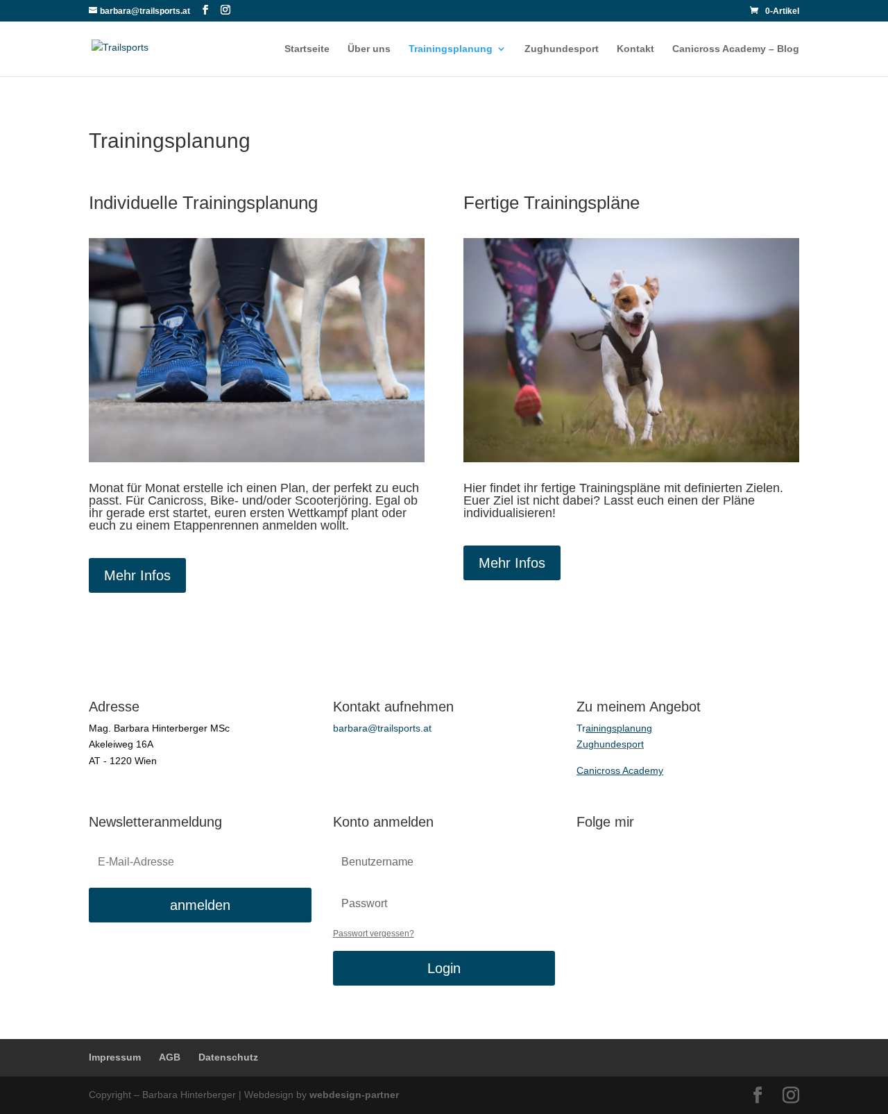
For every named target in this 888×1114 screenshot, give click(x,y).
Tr (614, 728)
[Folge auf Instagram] (615, 857)
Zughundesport (561, 49)
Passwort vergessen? (373, 933)
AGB (169, 1057)
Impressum (115, 1057)
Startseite (307, 49)
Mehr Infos (137, 575)
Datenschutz (228, 1057)
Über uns (369, 49)
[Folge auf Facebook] (588, 857)
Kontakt (635, 49)
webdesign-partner (354, 1094)
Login (444, 968)
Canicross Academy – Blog (735, 49)
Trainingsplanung (451, 49)
